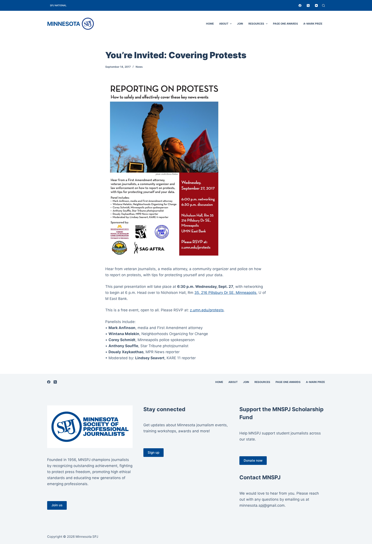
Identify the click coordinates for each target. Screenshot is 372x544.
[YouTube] (316, 5)
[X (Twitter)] (308, 5)
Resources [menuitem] (256, 23)
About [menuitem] (223, 23)
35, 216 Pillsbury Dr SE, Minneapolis (225, 292)
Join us (56, 505)
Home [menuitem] (210, 23)
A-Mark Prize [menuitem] (312, 23)
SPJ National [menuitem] (58, 5)
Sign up (153, 452)
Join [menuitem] (240, 23)
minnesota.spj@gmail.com (262, 505)
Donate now (253, 460)
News (139, 66)
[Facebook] (300, 5)
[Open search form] (323, 5)
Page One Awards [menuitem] (285, 23)
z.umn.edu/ (207, 310)
